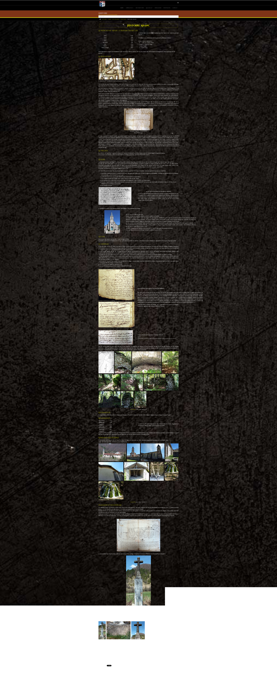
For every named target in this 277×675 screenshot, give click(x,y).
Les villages (115, 19)
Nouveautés (167, 7)
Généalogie (129, 7)
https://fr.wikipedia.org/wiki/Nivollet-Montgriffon (109, 653)
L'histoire (123, 19)
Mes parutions (140, 7)
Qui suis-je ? (149, 7)
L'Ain (121, 7)
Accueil (104, 19)
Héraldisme (158, 7)
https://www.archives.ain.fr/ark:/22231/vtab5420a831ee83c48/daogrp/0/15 (114, 650)
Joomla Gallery (133, 409)
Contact (174, 7)
